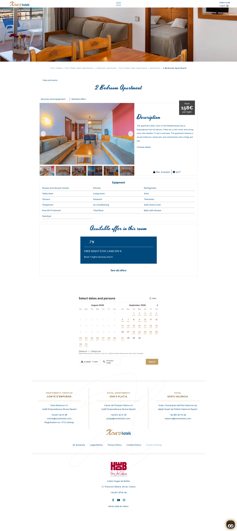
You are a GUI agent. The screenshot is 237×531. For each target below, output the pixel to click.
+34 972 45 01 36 (118, 414)
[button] (43, 134)
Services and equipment (53, 99)
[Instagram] (124, 500)
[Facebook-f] (113, 500)
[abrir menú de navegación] (118, 3)
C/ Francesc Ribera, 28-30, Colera (118, 486)
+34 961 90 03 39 (178, 414)
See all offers (118, 270)
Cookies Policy (133, 445)
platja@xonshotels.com (118, 418)
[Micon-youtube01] (118, 439)
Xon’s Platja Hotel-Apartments (79, 68)
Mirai (126, 506)
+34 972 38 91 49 (118, 492)
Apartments (155, 68)
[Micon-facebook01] (113, 439)
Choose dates (144, 147)
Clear (154, 298)
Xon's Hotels (56, 68)
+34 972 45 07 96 (59, 414)
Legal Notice (96, 445)
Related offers (79, 99)
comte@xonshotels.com (59, 418)
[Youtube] (118, 500)
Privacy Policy (114, 445)
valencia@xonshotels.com (178, 418)
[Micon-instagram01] (124, 439)
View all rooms (50, 80)
